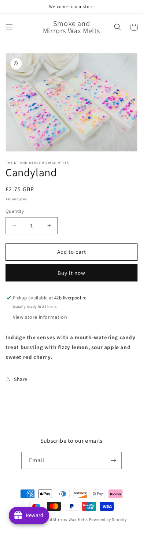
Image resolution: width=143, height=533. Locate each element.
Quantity (15, 211)
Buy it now (71, 272)
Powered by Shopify (108, 519)
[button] (9, 27)
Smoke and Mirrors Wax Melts (59, 519)
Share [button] (20, 379)
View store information (40, 317)
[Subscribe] (113, 460)
